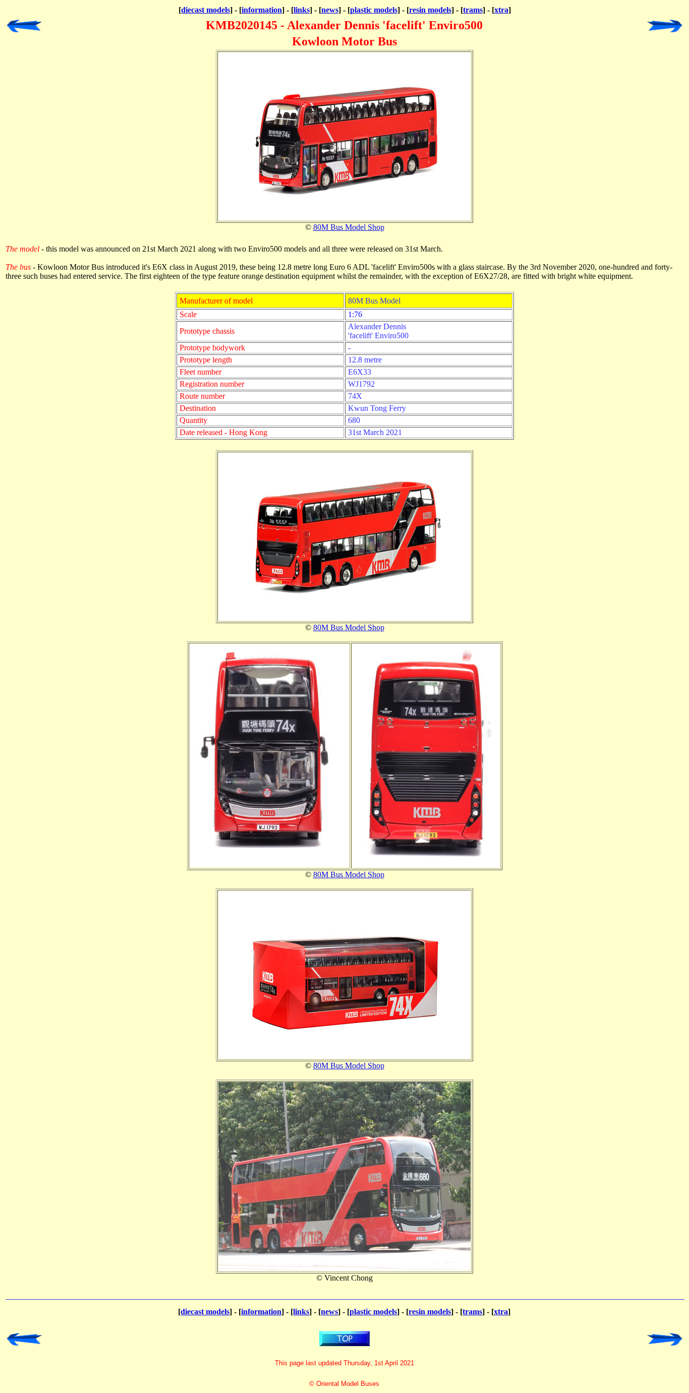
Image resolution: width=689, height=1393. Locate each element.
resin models (430, 10)
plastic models (373, 10)
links (302, 10)
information (262, 10)
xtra (501, 10)
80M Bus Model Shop (348, 227)
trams (473, 10)
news (329, 10)
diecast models (205, 10)
